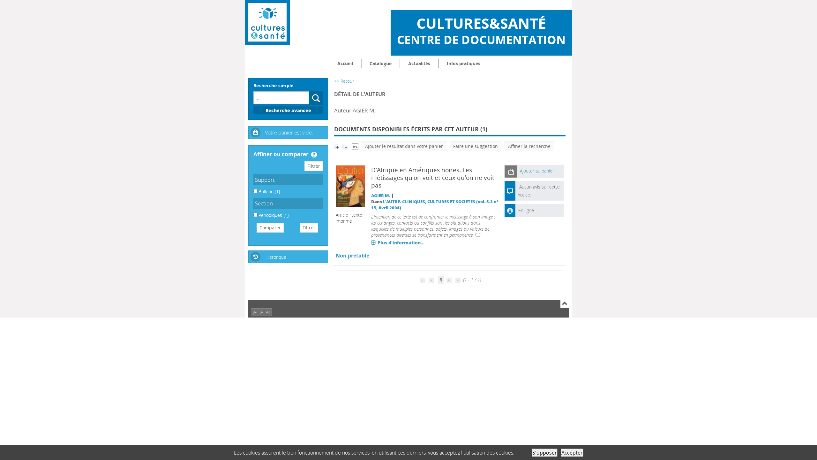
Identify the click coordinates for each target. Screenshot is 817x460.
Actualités (419, 63)
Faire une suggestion (475, 146)
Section (264, 203)
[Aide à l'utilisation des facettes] (314, 154)
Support (265, 179)
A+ (268, 312)
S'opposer (544, 452)
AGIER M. (380, 195)
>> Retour (344, 81)
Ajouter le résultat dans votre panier (404, 146)
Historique (276, 257)
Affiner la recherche (529, 146)
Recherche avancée (288, 110)
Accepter (572, 452)
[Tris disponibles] (355, 146)
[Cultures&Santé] (267, 22)
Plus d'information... (401, 243)
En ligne (526, 210)
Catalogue (381, 63)
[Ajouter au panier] (511, 171)
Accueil (345, 63)
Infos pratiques (463, 63)
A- (255, 312)
